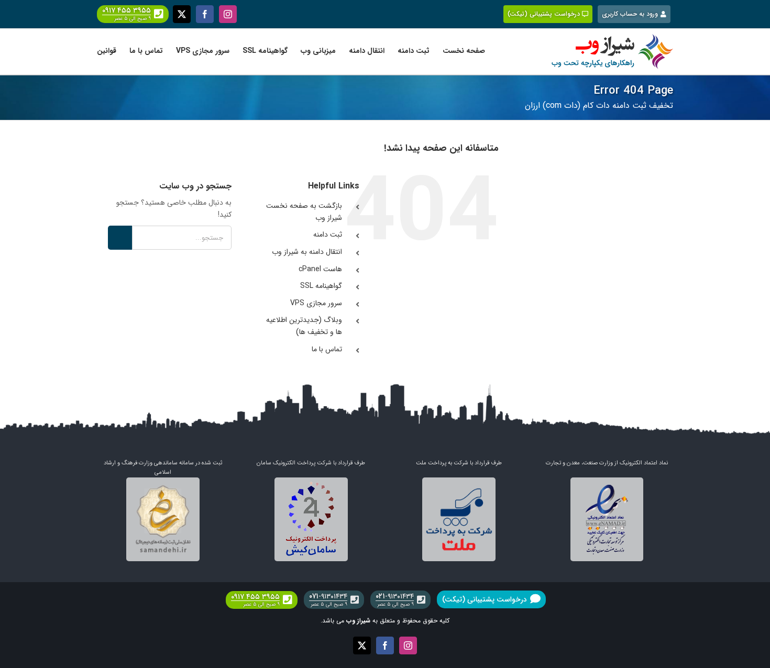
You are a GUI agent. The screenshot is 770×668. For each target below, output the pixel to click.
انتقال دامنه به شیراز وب (307, 252)
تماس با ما (327, 349)
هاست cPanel (320, 269)
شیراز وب (358, 621)
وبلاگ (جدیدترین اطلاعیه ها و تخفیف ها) (304, 326)
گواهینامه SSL (321, 286)
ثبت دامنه (327, 234)
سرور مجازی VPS (316, 303)
